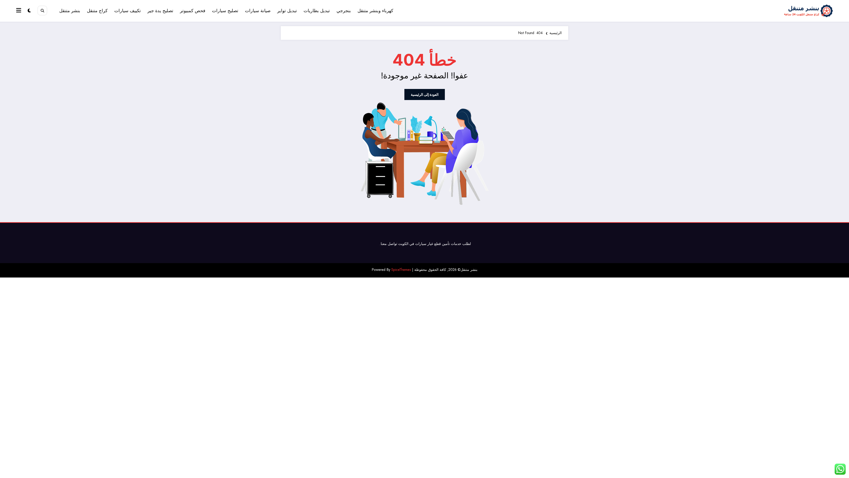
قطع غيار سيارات (428, 243)
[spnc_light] (29, 11)
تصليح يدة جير (160, 11)
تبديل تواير (287, 11)
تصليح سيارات (225, 11)
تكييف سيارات (127, 11)
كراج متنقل (97, 11)
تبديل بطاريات (317, 11)
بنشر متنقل (69, 11)
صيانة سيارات (258, 11)
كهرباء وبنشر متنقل (375, 11)
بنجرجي (344, 11)
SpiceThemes (401, 269)
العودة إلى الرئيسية (424, 94)
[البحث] (42, 10)
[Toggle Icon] (19, 11)
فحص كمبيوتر (192, 11)
